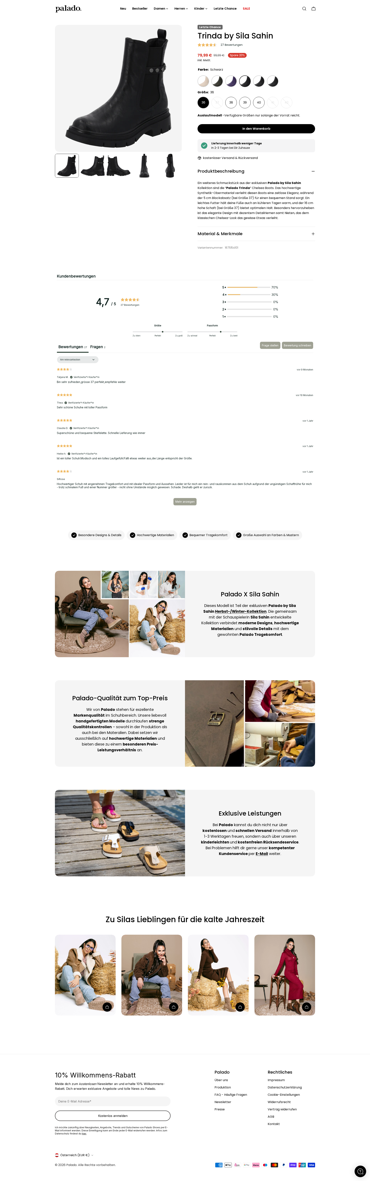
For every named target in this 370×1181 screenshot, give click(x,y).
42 (288, 104)
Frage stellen (270, 345)
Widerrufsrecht (279, 1102)
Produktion (222, 1087)
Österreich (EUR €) (75, 1155)
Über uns (221, 1080)
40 (259, 102)
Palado (71, 1165)
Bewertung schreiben (297, 345)
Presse (219, 1109)
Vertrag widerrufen (282, 1109)
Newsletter (222, 1102)
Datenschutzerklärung (285, 1087)
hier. (84, 1133)
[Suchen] (304, 9)
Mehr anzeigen (185, 501)
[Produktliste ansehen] (107, 1007)
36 (203, 102)
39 (245, 102)
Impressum (276, 1080)
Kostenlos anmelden (113, 1116)
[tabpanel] (185, 432)
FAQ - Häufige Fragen (230, 1094)
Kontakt (274, 1124)
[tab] (98, 347)
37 (219, 104)
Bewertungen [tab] (72, 346)
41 (274, 104)
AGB (271, 1116)
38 (231, 102)
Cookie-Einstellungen (284, 1094)
